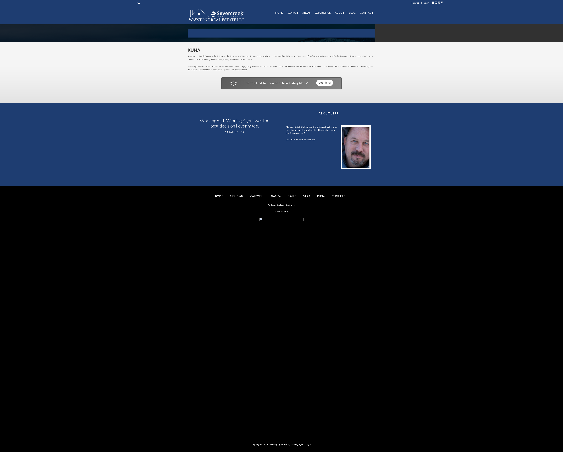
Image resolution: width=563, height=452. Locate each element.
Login (426, 3)
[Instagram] (442, 3)
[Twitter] (436, 3)
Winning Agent (297, 444)
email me (310, 139)
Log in (308, 444)
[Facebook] (433, 3)
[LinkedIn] (439, 3)
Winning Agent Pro (278, 444)
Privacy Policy (281, 211)
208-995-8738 (296, 139)
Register (415, 3)
